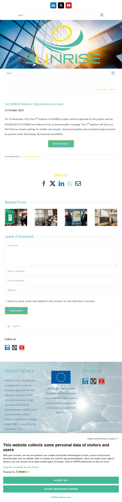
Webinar (37, 157)
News (30, 157)
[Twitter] (14, 347)
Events (24, 157)
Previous (101, 89)
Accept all (61, 480)
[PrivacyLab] (22, 471)
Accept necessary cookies (61, 489)
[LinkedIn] (7, 347)
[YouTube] (21, 347)
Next (112, 89)
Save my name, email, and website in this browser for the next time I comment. (51, 301)
